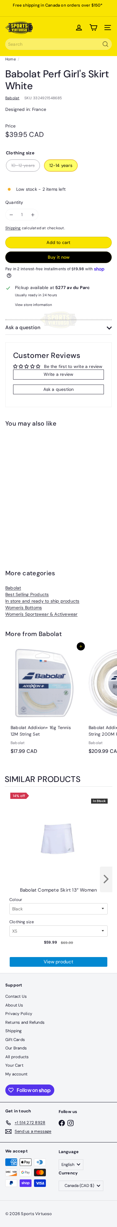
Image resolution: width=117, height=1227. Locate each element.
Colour (15, 899)
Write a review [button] (59, 374)
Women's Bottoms (23, 607)
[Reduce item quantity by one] (11, 214)
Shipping (13, 227)
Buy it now (59, 257)
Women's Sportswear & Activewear (41, 614)
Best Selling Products (27, 594)
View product (58, 962)
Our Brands (16, 1048)
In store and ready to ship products (42, 601)
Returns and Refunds (25, 1022)
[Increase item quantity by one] (32, 214)
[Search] (105, 44)
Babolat (13, 588)
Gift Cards (15, 1039)
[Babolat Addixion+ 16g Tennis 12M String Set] (44, 701)
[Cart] (93, 27)
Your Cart (14, 1065)
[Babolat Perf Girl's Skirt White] (44, 488)
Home (10, 59)
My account (16, 1074)
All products (17, 1056)
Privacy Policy (18, 1013)
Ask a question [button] (58, 389)
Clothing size (21, 921)
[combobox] (58, 44)
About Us (14, 1005)
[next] (106, 879)
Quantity (14, 202)
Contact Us (16, 996)
